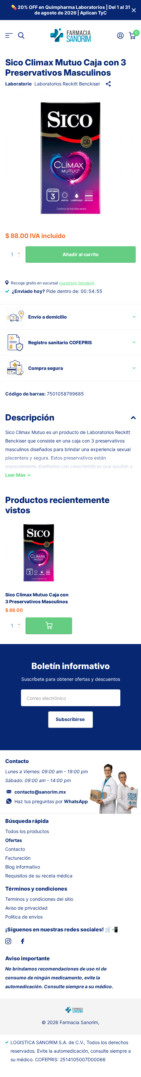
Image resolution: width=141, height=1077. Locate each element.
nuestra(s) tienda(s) (76, 282)
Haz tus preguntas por (51, 801)
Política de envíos (24, 917)
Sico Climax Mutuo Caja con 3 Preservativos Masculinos (37, 598)
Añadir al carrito (81, 254)
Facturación (17, 858)
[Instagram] (8, 941)
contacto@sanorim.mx (40, 792)
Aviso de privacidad (26, 908)
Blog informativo (22, 867)
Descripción (29, 417)
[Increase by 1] (20, 248)
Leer (15, 475)
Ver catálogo (9, 35)
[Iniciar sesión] (120, 35)
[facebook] (22, 941)
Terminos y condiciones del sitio (39, 899)
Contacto (15, 849)
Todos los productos (27, 831)
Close (134, 10)
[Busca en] (21, 35)
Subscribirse (71, 719)
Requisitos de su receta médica (38, 875)
